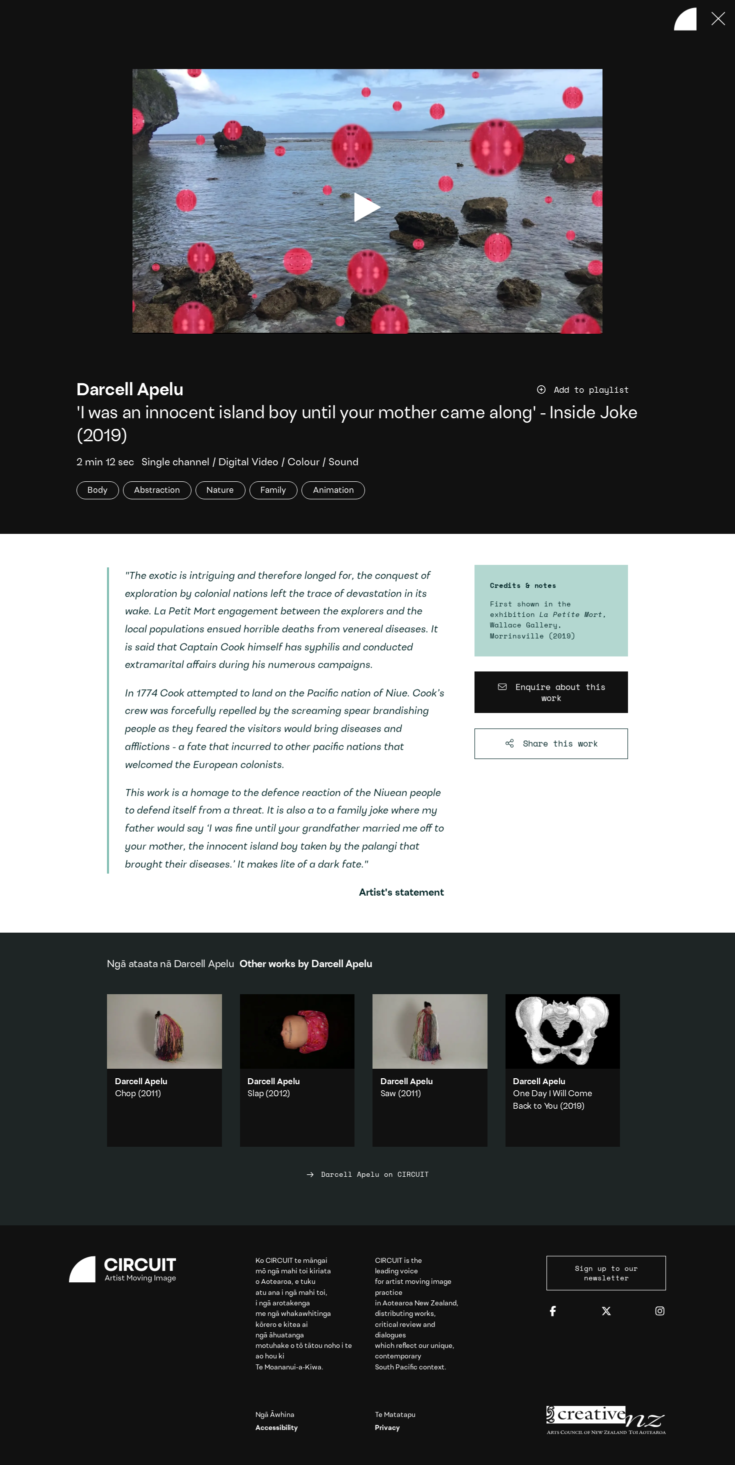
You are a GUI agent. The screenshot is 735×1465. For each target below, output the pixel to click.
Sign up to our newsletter (606, 1272)
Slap (256, 1094)
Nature (220, 490)
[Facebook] (553, 1311)
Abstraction (157, 490)
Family (273, 490)
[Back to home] (685, 19)
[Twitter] (606, 1311)
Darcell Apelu (129, 391)
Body (98, 490)
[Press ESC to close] (718, 19)
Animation (333, 490)
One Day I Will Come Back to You (563, 1070)
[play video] (367, 207)
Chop (125, 1094)
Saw (388, 1094)
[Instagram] (660, 1311)
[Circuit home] (128, 1269)
